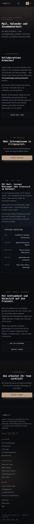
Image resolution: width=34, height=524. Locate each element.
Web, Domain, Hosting (8, 471)
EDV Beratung (6, 446)
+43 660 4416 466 (8, 492)
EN (30, 3)
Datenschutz (6, 503)
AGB (3, 506)
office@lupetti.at (7, 489)
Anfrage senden (17, 349)
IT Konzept (5, 449)
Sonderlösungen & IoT (8, 474)
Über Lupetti (5, 477)
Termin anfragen (17, 158)
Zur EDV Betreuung (17, 343)
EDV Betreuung (6, 455)
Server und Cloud (17, 115)
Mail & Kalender (6, 467)
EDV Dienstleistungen (8, 443)
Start (4, 17)
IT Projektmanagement (9, 452)
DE (27, 3)
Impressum (5, 500)
